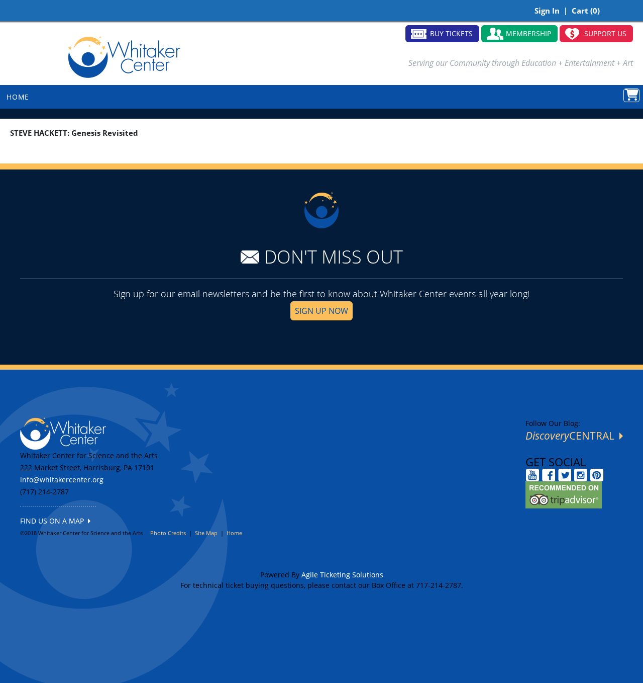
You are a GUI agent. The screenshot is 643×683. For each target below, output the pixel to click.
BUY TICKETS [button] (451, 33)
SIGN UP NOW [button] (321, 310)
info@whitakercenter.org (61, 479)
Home (234, 533)
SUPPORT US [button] (605, 33)
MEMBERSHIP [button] (528, 33)
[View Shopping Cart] (631, 95)
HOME (18, 97)
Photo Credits (168, 533)
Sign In (547, 11)
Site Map (206, 533)
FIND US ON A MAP (54, 521)
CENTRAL (572, 436)
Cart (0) (586, 11)
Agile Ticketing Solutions (342, 574)
